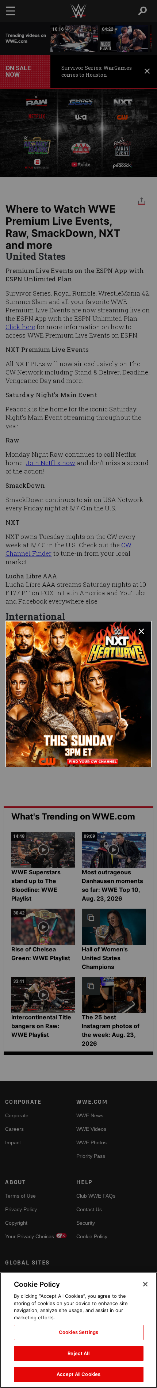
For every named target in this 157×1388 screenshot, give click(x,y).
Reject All (78, 1353)
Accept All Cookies (78, 1374)
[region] (78, 1330)
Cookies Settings (78, 1332)
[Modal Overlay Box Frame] (78, 694)
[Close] (145, 1284)
